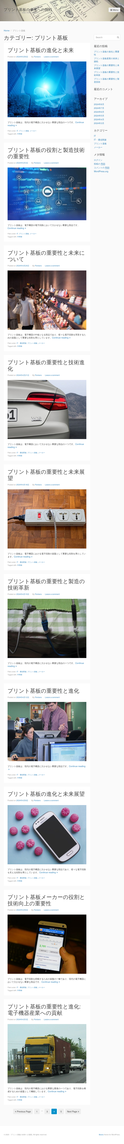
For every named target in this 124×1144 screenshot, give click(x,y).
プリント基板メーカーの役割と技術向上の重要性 (46, 900)
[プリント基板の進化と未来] (47, 89)
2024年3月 (99, 123)
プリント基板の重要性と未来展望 (46, 475)
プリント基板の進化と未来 (41, 50)
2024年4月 (99, 119)
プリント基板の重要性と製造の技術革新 (46, 584)
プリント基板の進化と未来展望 (46, 793)
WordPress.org (101, 171)
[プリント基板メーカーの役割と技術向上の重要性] (47, 943)
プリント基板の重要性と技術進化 (46, 365)
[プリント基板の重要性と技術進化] (47, 409)
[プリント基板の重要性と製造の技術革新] (47, 628)
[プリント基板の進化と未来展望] (47, 834)
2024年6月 (99, 111)
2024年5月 (99, 115)
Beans (101, 1134)
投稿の (99, 163)
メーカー (33, 130)
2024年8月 (99, 104)
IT (17, 130)
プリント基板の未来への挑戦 (28, 9)
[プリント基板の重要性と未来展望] (47, 518)
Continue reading (16, 228)
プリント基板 (24, 130)
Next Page (72, 1111)
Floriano (37, 56)
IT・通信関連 (21, 343)
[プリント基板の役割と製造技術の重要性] (47, 193)
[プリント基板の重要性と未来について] (47, 299)
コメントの (101, 167)
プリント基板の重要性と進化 (43, 690)
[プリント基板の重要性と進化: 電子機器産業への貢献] (47, 1053)
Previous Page (24, 1111)
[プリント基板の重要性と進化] (47, 731)
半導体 (19, 134)
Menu (115, 9)
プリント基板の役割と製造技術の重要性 (46, 153)
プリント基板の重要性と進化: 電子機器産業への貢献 (44, 1009)
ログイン (98, 159)
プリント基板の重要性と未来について (46, 256)
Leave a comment (51, 56)
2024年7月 (99, 107)
